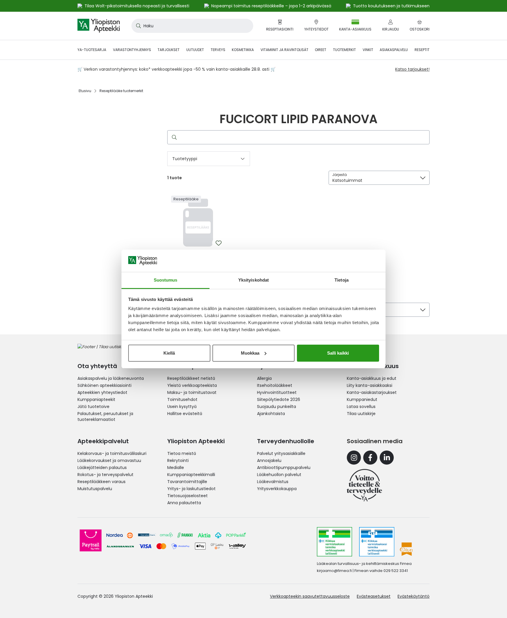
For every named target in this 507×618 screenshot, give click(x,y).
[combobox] (192, 26)
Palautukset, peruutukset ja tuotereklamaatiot (105, 416)
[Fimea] (334, 541)
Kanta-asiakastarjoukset (372, 392)
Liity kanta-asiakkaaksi (369, 385)
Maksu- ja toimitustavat (192, 392)
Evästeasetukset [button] (374, 596)
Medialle (175, 467)
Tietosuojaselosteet (187, 496)
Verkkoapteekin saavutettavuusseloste (310, 596)
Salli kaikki (338, 353)
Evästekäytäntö (414, 596)
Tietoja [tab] (341, 279)
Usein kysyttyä (182, 406)
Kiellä (169, 353)
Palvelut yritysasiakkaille (281, 453)
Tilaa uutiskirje (361, 413)
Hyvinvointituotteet (277, 392)
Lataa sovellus (361, 406)
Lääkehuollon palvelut (279, 475)
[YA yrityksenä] (364, 485)
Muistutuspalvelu (94, 489)
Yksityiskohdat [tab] (253, 279)
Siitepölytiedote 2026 (278, 399)
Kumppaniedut (362, 399)
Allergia (264, 378)
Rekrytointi (178, 460)
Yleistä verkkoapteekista (192, 385)
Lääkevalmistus (272, 482)
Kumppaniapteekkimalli (191, 475)
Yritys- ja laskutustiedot (191, 489)
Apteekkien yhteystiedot (102, 392)
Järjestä (339, 174)
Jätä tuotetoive (93, 406)
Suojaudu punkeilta (276, 406)
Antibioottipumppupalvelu (283, 467)
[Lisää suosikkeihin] (218, 243)
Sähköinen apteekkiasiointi (104, 385)
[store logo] (98, 26)
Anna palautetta (184, 503)
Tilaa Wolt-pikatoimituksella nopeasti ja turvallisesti (136, 6)
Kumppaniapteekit (96, 399)
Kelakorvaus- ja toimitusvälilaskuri (111, 453)
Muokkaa (250, 353)
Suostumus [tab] (166, 279)
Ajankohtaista (271, 413)
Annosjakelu (269, 460)
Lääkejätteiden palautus (102, 467)
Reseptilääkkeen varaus (101, 482)
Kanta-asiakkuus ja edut (371, 378)
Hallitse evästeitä (184, 413)
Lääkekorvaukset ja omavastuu (109, 460)
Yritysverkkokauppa (277, 489)
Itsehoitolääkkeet (274, 385)
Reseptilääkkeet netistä (191, 378)
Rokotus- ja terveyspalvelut (105, 475)
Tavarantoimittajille (187, 482)
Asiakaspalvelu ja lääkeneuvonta (110, 378)
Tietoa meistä (181, 453)
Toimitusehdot (182, 399)
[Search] (173, 137)
